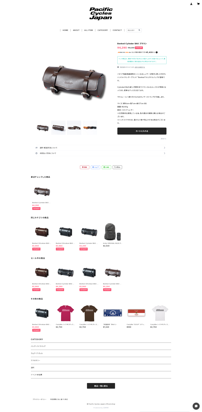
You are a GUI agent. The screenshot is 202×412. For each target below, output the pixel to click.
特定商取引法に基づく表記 (59, 399)
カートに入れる (142, 131)
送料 (32, 368)
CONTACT (117, 30)
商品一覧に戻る (101, 386)
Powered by (98, 408)
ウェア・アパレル (37, 353)
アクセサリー (35, 360)
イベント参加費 (36, 375)
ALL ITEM (88, 30)
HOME (65, 30)
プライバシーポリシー (40, 399)
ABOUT (76, 30)
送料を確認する (140, 67)
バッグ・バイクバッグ (38, 346)
